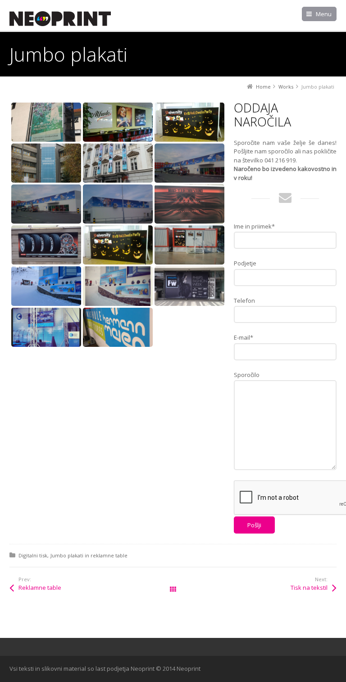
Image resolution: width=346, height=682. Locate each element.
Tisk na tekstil (309, 587)
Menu (324, 14)
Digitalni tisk (32, 555)
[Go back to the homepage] (60, 18)
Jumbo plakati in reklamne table (88, 555)
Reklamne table (39, 587)
